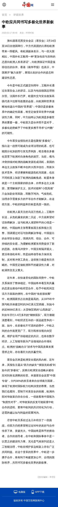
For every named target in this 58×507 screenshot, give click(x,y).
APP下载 (39, 492)
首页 (4, 14)
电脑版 (21, 492)
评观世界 (18, 14)
